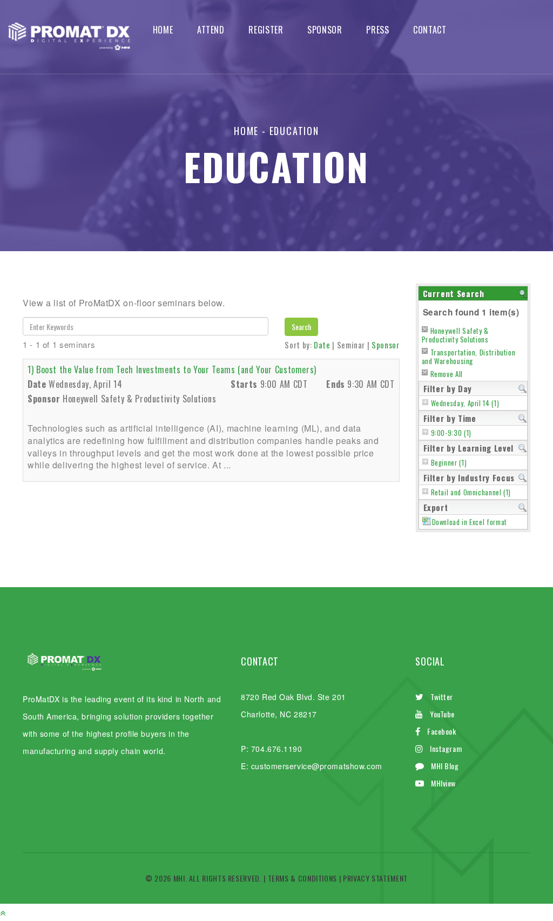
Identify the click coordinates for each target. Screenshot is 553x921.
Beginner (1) (449, 463)
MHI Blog (444, 765)
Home (163, 29)
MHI (179, 878)
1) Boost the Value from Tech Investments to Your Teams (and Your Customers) (172, 369)
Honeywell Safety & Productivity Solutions (455, 335)
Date (322, 345)
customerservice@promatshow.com (316, 766)
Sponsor (324, 29)
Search (301, 326)
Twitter (441, 696)
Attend (211, 29)
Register (265, 29)
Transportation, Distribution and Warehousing (469, 356)
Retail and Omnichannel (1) (471, 492)
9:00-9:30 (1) (451, 433)
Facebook (441, 731)
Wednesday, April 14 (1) (465, 403)
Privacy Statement (375, 878)
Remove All (446, 373)
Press (377, 29)
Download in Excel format (469, 522)
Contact (429, 29)
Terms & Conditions (303, 878)
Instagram (446, 748)
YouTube (442, 714)
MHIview (443, 783)
